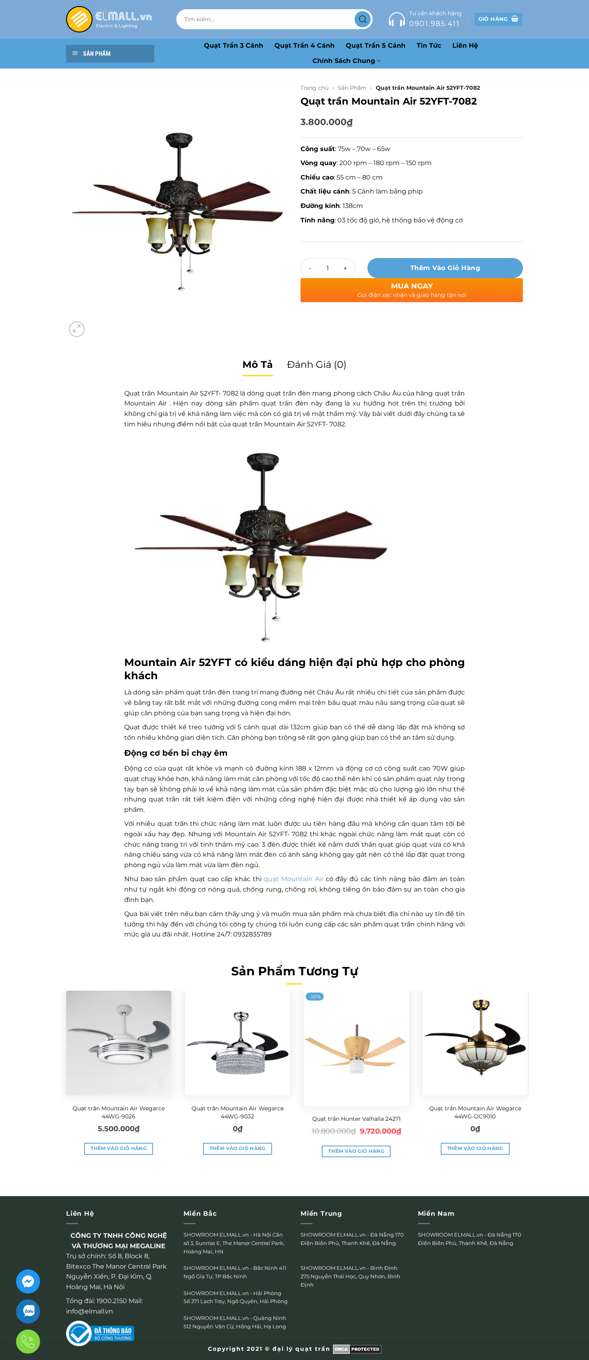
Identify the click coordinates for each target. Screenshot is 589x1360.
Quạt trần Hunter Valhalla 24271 (356, 1118)
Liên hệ (465, 45)
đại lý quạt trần (301, 1348)
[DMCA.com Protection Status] (357, 1348)
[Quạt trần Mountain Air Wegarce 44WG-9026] (118, 1043)
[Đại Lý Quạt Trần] (109, 19)
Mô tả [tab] (257, 364)
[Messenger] (28, 1281)
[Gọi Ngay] (28, 1342)
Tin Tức (429, 45)
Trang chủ (315, 88)
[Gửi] (363, 19)
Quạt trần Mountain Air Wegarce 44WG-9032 (238, 1112)
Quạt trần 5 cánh (375, 45)
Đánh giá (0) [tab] (317, 364)
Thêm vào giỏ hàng (445, 268)
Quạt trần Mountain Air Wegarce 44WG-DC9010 (475, 1112)
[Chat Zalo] (28, 1311)
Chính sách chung (344, 61)
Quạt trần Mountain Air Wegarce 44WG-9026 (119, 1112)
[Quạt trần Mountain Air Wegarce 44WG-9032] (237, 1043)
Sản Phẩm (352, 88)
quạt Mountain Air (293, 879)
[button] (77, 329)
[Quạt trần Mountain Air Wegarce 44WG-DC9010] (475, 1043)
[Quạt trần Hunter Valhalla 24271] (356, 1048)
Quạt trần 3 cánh (233, 45)
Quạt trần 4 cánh (304, 45)
